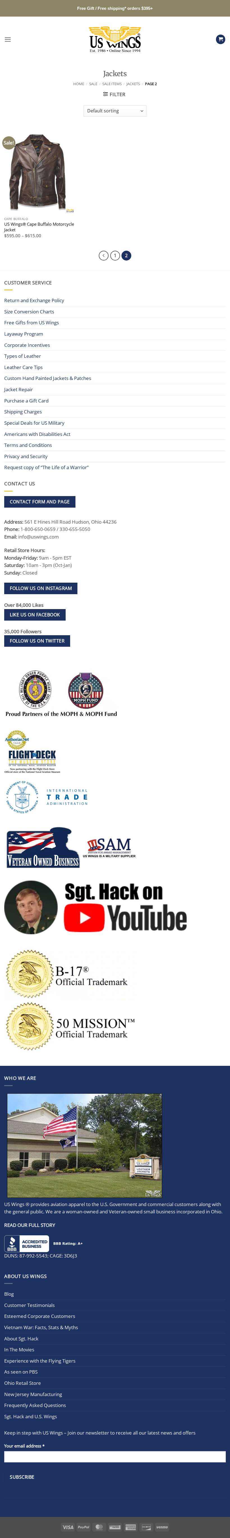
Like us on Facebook (35, 615)
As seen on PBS (21, 1372)
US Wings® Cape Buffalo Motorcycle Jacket (39, 226)
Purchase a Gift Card (26, 400)
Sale (93, 83)
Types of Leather (22, 356)
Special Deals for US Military (34, 423)
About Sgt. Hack (21, 1338)
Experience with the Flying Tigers (39, 1361)
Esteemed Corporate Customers (39, 1316)
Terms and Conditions (28, 445)
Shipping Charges (23, 411)
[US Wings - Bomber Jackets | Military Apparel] (115, 39)
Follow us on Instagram (41, 588)
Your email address (24, 1446)
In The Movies (19, 1349)
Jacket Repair (18, 389)
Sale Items (112, 83)
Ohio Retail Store (22, 1383)
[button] (7, 39)
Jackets (133, 83)
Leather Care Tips (23, 367)
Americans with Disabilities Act (37, 434)
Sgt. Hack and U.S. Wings (30, 1416)
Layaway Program (23, 334)
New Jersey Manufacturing (33, 1394)
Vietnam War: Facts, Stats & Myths (41, 1327)
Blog (9, 1294)
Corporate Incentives (27, 345)
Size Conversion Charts (29, 311)
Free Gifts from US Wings (31, 322)
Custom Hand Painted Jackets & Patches (47, 378)
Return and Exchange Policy (34, 300)
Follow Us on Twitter (37, 641)
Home (78, 83)
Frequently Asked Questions (35, 1405)
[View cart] (220, 39)
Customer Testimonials (29, 1305)
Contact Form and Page (40, 502)
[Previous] (104, 256)
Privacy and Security (26, 456)
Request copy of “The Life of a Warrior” (46, 467)
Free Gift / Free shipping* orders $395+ (115, 8)
